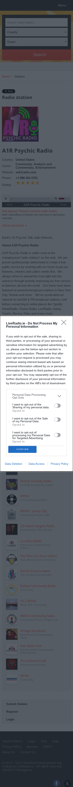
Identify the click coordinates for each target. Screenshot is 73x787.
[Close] (65, 324)
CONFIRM (22, 449)
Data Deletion (13, 463)
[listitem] (36, 396)
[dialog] (36, 393)
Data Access (36, 463)
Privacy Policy (59, 463)
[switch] (57, 406)
